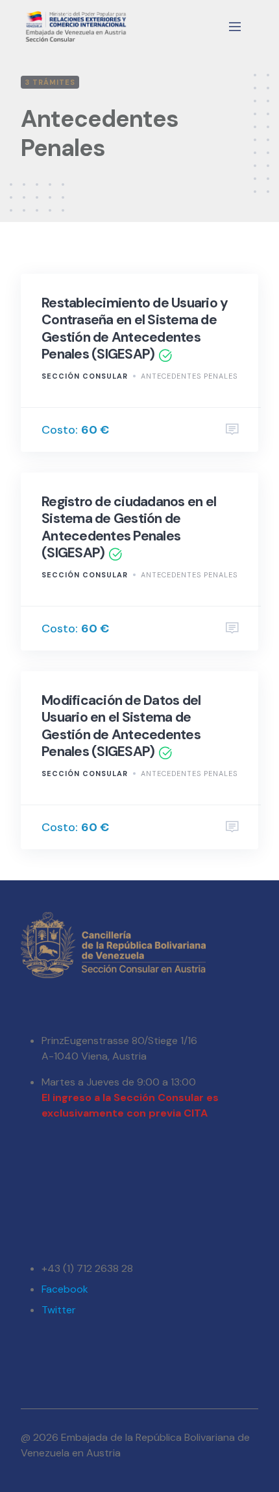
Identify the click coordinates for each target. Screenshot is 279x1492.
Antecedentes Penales (189, 376)
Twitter (59, 1310)
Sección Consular (85, 376)
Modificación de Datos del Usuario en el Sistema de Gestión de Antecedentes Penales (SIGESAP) (121, 726)
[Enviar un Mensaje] (232, 430)
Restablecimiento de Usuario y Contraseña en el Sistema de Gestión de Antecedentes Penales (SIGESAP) (135, 328)
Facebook (65, 1289)
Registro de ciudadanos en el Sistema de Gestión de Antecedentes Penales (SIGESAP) (129, 527)
